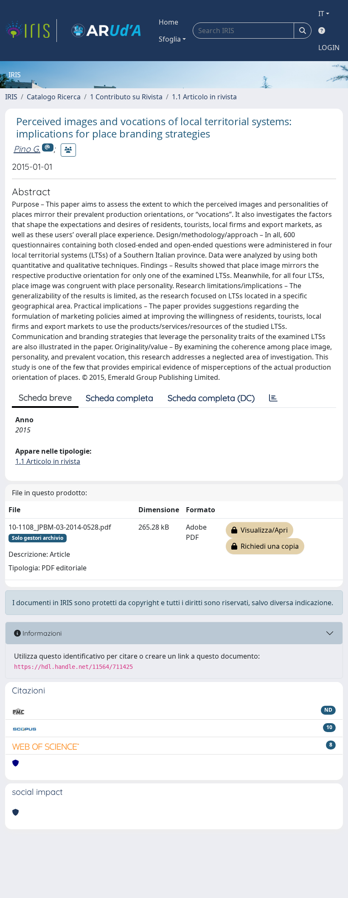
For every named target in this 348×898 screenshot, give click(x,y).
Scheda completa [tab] (119, 398)
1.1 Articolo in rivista (204, 96)
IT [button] (321, 13)
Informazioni (41, 633)
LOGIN (329, 47)
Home (168, 22)
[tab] (273, 398)
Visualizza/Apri (262, 530)
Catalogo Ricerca (54, 96)
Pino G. (27, 148)
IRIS (11, 96)
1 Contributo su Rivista (126, 96)
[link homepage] (31, 30)
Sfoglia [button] (170, 39)
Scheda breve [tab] (45, 397)
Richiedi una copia (268, 546)
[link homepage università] (106, 30)
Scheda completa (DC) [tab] (211, 398)
